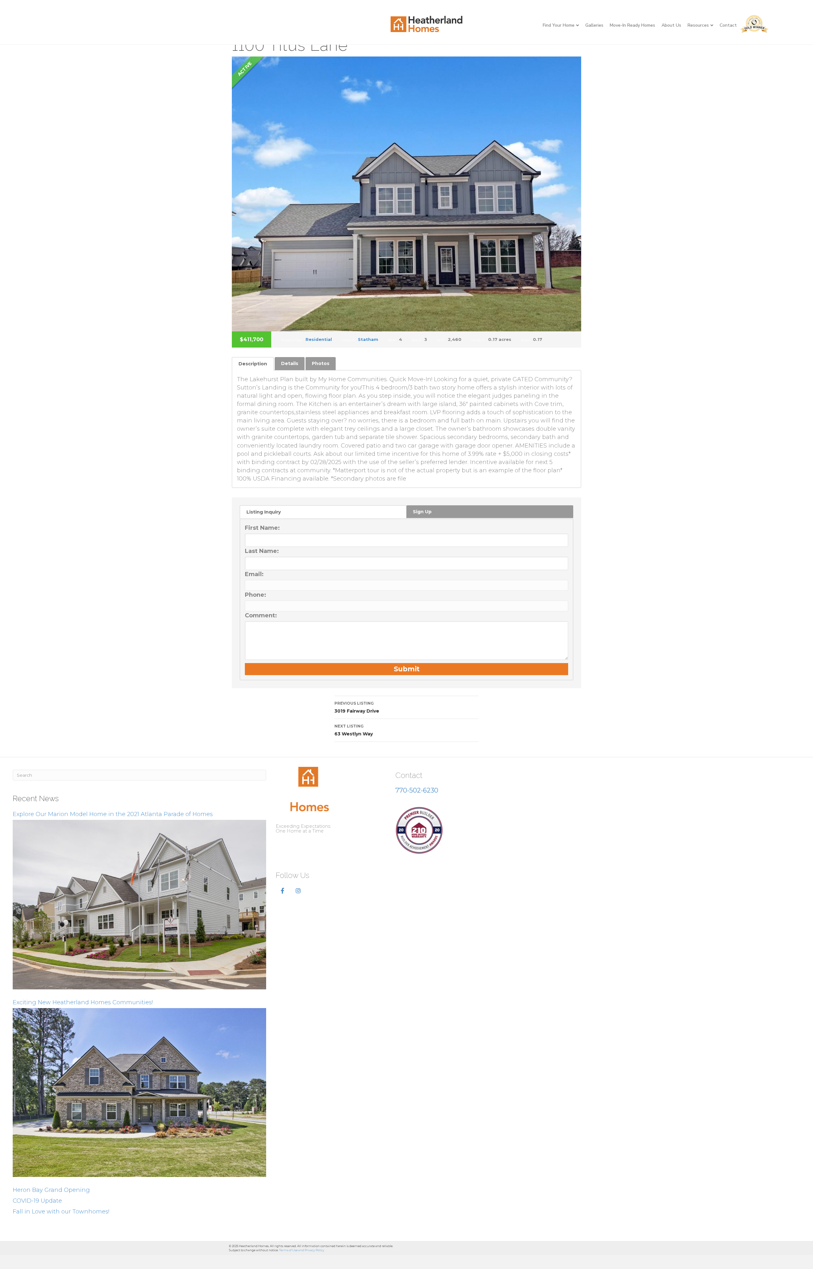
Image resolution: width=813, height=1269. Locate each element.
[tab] (253, 363)
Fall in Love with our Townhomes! (61, 1211)
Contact (728, 25)
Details (289, 363)
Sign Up (422, 512)
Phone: (255, 594)
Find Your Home (558, 25)
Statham (368, 339)
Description (253, 364)
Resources (698, 25)
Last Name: (262, 551)
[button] (282, 891)
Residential (319, 339)
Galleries (594, 25)
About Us (671, 25)
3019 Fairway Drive (356, 707)
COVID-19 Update (37, 1200)
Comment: (261, 615)
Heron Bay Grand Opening (51, 1189)
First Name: (262, 527)
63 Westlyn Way (353, 730)
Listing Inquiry (263, 512)
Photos (320, 363)
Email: (254, 574)
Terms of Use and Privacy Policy (301, 1250)
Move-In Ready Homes (632, 25)
